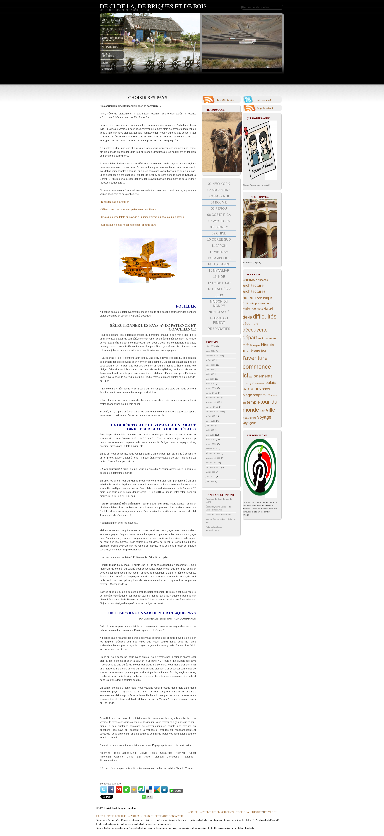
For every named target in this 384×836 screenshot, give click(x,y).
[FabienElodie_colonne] (260, 150)
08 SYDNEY (219, 227)
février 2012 (211, 444)
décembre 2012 (213, 397)
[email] (119, 789)
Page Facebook (265, 108)
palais (271, 382)
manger (249, 383)
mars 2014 (210, 351)
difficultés (265, 316)
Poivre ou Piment (219, 320)
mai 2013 (210, 374)
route (266, 395)
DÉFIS (105, 62)
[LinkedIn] (164, 789)
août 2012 (210, 416)
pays (266, 389)
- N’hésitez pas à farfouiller (114, 202)
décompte (250, 324)
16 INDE (219, 276)
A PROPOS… (108, 69)
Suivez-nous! (264, 100)
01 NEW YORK (219, 184)
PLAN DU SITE (151, 815)
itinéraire (253, 350)
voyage (264, 417)
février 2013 (211, 388)
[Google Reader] (157, 789)
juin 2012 (210, 425)
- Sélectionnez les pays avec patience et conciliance (128, 209)
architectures (254, 291)
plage (247, 395)
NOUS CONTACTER (172, 815)
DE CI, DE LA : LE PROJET (111, 30)
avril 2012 (210, 435)
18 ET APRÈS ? (219, 289)
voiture (252, 417)
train (262, 410)
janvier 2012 (211, 449)
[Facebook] (111, 789)
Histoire (268, 344)
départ (250, 338)
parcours (252, 388)
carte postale (256, 303)
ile (244, 350)
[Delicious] (149, 789)
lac (250, 376)
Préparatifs (219, 329)
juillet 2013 (211, 365)
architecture (253, 285)
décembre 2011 (213, 453)
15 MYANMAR (219, 270)
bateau (249, 297)
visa (245, 417)
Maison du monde (219, 304)
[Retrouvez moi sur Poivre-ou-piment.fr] (260, 468)
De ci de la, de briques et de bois (153, 6)
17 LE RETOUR (219, 283)
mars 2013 (210, 383)
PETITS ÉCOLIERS (107, 55)
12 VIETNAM (219, 252)
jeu (263, 350)
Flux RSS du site (225, 100)
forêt (246, 345)
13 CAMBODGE (219, 258)
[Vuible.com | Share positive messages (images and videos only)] (126, 791)
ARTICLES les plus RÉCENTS (111, 21)
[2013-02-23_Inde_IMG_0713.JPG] (222, 172)
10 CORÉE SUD (219, 239)
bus (245, 303)
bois (259, 298)
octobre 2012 (212, 407)
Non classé (219, 312)
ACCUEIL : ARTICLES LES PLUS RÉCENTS (211, 811)
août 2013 (210, 360)
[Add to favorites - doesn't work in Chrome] (134, 789)
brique (267, 298)
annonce (263, 280)
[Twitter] (103, 789)
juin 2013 (210, 369)
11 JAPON (219, 245)
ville (270, 410)
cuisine (249, 309)
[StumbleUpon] (141, 789)
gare (257, 345)
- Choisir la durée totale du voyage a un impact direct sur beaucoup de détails (142, 217)
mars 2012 (210, 439)
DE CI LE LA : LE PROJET (249, 811)
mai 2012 (210, 430)
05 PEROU (219, 208)
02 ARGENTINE (219, 190)
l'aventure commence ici (257, 366)
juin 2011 (210, 481)
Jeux (219, 295)
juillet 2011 (210, 477)
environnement (267, 338)
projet (257, 395)
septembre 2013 (213, 355)
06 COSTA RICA (219, 214)
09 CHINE (219, 233)
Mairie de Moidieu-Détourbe (218, 514)
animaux (250, 279)
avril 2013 (210, 379)
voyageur (249, 423)
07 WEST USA (219, 221)
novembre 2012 (213, 402)
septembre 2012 (213, 411)
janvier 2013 (211, 393)
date (260, 309)
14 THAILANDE (219, 264)
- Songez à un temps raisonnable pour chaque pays (128, 224)
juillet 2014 (211, 346)
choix (267, 303)
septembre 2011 (213, 467)
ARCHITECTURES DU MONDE (112, 39)
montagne (260, 383)
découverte (255, 330)
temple (253, 402)
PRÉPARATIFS (109, 47)
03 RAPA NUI (219, 196)
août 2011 (210, 472)
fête (252, 345)
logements (263, 376)
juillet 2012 (211, 421)
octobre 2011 (212, 463)
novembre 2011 (213, 458)
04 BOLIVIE (219, 202)
